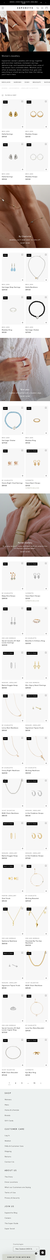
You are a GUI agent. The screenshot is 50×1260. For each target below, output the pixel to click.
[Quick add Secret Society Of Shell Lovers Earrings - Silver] (22, 633)
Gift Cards (9, 1120)
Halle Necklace (31, 287)
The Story (9, 1177)
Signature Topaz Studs (34, 728)
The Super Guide (11, 1223)
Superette (29, 480)
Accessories (14, 88)
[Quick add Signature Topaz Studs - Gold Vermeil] (46, 720)
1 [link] (9, 1083)
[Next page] (40, 1083)
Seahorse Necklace (9, 941)
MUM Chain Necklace (10, 813)
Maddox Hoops (31, 134)
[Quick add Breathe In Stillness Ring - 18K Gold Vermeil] (46, 633)
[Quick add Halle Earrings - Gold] (22, 126)
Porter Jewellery (9, 895)
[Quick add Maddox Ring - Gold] (46, 433)
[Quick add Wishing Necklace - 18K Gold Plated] (46, 763)
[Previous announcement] (4, 2)
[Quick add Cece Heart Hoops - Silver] (46, 588)
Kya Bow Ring (30, 1072)
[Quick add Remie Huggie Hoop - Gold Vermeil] (22, 848)
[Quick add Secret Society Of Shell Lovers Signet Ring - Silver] (22, 1020)
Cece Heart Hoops (32, 483)
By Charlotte (7, 480)
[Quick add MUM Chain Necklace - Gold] (46, 978)
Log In (7, 1135)
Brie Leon (6, 131)
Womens (8, 1099)
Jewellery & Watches (29, 88)
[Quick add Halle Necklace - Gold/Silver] (46, 279)
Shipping (8, 1151)
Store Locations (11, 1182)
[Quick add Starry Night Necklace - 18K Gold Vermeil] (22, 763)
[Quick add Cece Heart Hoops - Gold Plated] (46, 475)
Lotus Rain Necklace (10, 728)
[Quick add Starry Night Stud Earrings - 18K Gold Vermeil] (22, 475)
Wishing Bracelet (32, 898)
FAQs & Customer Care (14, 1146)
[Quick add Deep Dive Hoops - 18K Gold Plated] (22, 588)
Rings (27, 82)
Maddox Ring (7, 330)
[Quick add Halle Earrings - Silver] (22, 169)
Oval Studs (6, 898)
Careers (8, 1218)
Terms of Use (10, 1192)
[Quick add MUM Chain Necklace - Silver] (22, 805)
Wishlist (8, 1141)
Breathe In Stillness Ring (35, 641)
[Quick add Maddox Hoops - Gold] (46, 126)
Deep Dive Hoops (8, 596)
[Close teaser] (36, 1253)
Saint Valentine (8, 810)
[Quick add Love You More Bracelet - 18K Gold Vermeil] (46, 1020)
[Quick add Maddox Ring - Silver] (22, 322)
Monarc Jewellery (9, 682)
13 (34, 1083)
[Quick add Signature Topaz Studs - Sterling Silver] (22, 978)
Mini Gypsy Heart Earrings (35, 685)
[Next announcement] (45, 2)
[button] (38, 8)
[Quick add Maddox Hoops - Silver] (46, 169)
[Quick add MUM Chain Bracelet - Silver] (22, 1065)
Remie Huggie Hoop (10, 685)
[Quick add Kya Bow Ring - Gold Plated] (46, 1065)
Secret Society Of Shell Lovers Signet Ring (11, 1029)
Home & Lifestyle (12, 1110)
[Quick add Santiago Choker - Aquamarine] (22, 433)
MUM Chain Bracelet (10, 1072)
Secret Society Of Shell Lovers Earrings (11, 641)
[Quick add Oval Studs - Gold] (22, 891)
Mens (7, 1105)
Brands (7, 1115)
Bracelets (37, 82)
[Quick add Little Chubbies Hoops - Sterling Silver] (46, 805)
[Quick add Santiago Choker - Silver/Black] (46, 322)
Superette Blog (11, 1213)
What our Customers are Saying (18, 1187)
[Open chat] (42, 1252)
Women (4, 88)
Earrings (17, 82)
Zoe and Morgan (9, 638)
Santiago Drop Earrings (11, 287)
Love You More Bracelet (34, 1028)
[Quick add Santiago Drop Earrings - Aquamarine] (22, 279)
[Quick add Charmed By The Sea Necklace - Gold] (46, 933)
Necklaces (6, 82)
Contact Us (9, 1162)
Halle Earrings (7, 134)
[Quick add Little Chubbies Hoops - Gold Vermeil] (46, 848)
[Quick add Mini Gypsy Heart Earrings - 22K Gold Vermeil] (46, 678)
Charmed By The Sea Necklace (33, 942)
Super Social (10, 1228)
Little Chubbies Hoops (34, 813)
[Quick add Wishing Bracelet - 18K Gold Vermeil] (46, 891)
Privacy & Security (12, 1198)
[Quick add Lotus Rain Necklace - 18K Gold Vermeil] (22, 720)
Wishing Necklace (32, 770)
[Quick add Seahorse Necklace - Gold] (22, 933)
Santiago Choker (32, 330)
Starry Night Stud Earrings (12, 483)
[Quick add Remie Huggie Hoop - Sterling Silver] (22, 678)
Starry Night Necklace (11, 770)
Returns (8, 1156)
